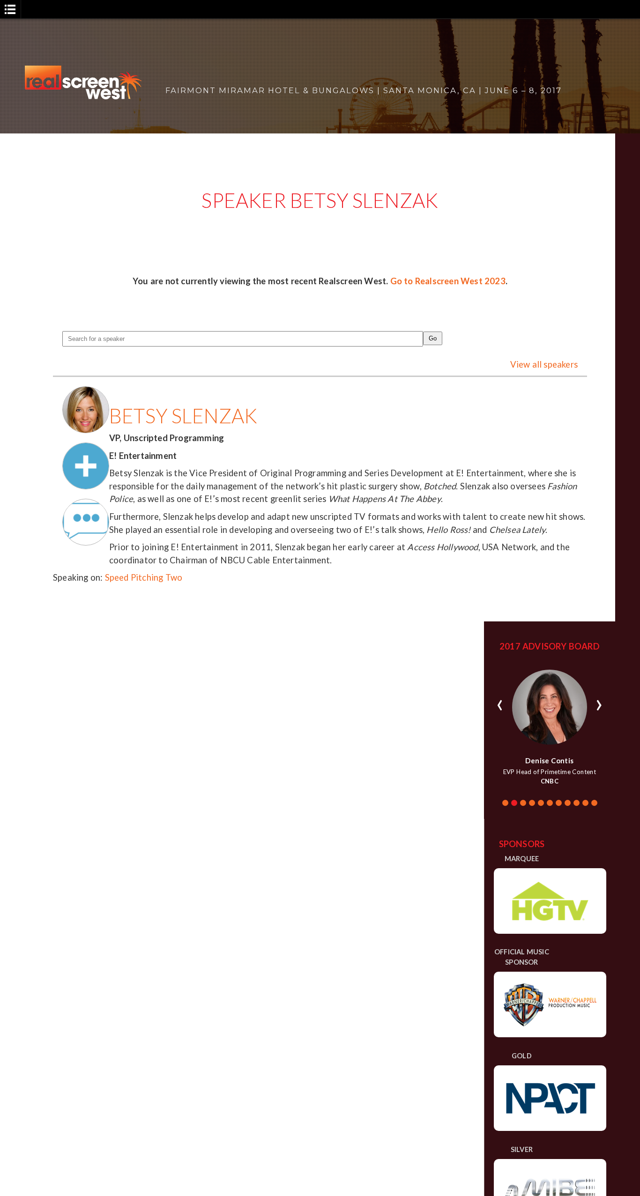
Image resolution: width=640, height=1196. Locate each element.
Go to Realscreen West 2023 (448, 281)
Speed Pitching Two (144, 577)
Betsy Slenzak (183, 416)
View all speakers (544, 364)
